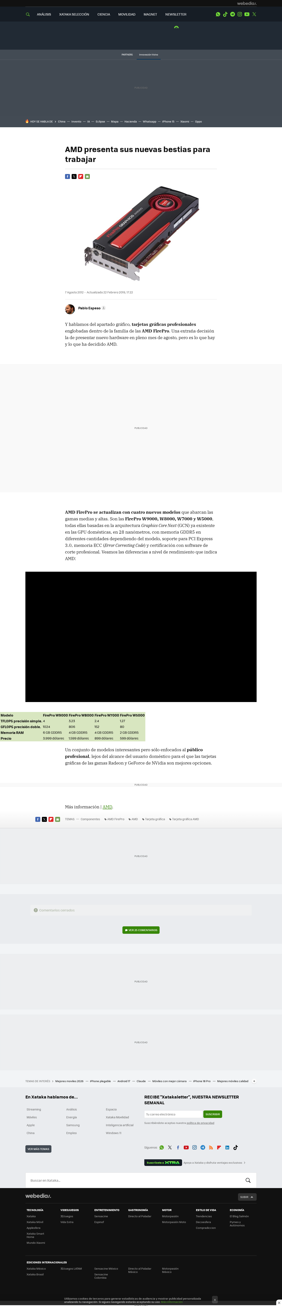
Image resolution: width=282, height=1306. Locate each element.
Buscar (248, 1180)
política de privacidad (200, 1123)
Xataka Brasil (35, 1274)
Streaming (34, 1109)
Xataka (31, 1216)
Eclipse (100, 121)
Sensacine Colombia (101, 1276)
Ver (143, 930)
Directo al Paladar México (139, 1270)
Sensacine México (106, 1268)
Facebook (67, 176)
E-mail (87, 176)
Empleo (71, 1133)
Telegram (232, 14)
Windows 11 (113, 1133)
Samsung (73, 1125)
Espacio (111, 1109)
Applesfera (33, 1228)
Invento (76, 121)
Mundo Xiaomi (36, 1243)
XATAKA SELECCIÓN (74, 14)
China (61, 121)
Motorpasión (170, 1216)
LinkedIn (227, 1146)
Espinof (99, 1222)
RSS (211, 1146)
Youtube (246, 14)
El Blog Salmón (239, 1216)
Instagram (239, 14)
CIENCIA (103, 14)
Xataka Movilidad (117, 1117)
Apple (31, 1125)
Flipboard (80, 176)
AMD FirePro (115, 819)
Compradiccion (206, 1228)
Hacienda (130, 121)
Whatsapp (149, 121)
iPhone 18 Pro (202, 1081)
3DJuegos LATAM (71, 1268)
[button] (91, 307)
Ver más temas (38, 1149)
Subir (244, 1197)
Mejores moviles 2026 (69, 1081)
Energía (71, 1117)
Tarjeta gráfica (155, 819)
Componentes (90, 819)
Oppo (198, 121)
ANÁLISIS (44, 14)
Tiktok (225, 14)
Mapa (114, 121)
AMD (135, 819)
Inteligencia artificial (120, 1125)
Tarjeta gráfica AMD (185, 819)
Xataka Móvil (35, 1222)
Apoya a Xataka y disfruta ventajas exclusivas (213, 1162)
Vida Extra (66, 1222)
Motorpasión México (170, 1270)
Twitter (254, 14)
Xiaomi (184, 121)
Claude (141, 1081)
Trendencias (204, 1216)
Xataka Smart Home (35, 1235)
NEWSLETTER (175, 14)
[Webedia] (247, 3)
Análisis (71, 1109)
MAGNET (150, 14)
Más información (172, 1302)
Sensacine (101, 1216)
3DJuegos (66, 1216)
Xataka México (36, 1268)
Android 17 (124, 1081)
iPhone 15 (168, 121)
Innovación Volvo (148, 54)
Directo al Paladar (139, 1216)
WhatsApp (218, 14)
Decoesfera (203, 1222)
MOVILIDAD (126, 14)
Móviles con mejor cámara (169, 1081)
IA (88, 121)
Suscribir (213, 1114)
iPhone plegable (100, 1081)
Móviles (32, 1117)
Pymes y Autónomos (237, 1223)
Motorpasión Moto (174, 1222)
